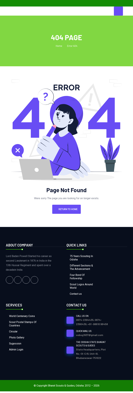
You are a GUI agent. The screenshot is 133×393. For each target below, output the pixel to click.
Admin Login (16, 349)
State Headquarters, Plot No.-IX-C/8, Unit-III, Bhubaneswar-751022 (91, 353)
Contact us (76, 293)
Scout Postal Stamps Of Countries (22, 324)
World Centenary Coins (22, 316)
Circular (13, 331)
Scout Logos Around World (81, 286)
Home (59, 45)
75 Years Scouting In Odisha (81, 258)
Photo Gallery (16, 337)
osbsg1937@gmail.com (89, 334)
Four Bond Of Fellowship (77, 276)
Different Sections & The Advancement (81, 267)
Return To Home (68, 209)
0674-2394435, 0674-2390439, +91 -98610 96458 (92, 322)
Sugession (15, 343)
